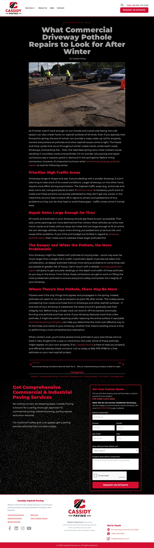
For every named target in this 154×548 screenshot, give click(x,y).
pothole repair (85, 190)
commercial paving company (45, 322)
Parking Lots (76, 376)
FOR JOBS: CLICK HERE (103, 399)
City (118, 434)
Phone (95, 423)
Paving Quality (90, 376)
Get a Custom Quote (39, 518)
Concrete (64, 376)
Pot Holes (103, 376)
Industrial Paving (15, 518)
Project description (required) (106, 457)
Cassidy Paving (84, 344)
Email (119, 423)
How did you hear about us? (105, 446)
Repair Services (14, 522)
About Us (34, 515)
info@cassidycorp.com (120, 539)
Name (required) (100, 412)
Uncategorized (116, 376)
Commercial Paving (49, 376)
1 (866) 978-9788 (117, 534)
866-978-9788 (103, 408)
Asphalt (34, 376)
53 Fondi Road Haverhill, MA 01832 (125, 530)
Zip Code (96, 434)
